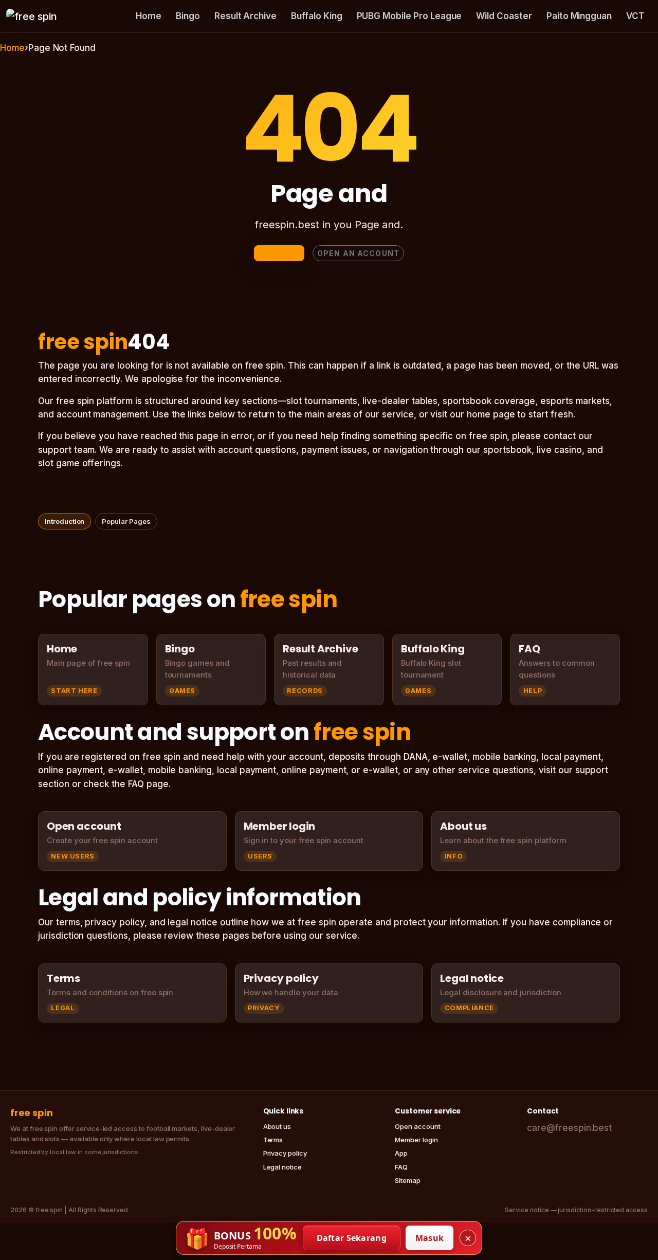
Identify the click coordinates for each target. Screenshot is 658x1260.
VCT (635, 16)
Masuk (429, 1238)
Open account (417, 1126)
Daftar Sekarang (352, 1238)
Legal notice (282, 1167)
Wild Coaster (504, 16)
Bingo (188, 16)
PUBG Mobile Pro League (409, 16)
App (401, 1153)
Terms (273, 1140)
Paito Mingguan (579, 16)
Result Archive (245, 16)
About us (277, 1126)
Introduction (64, 521)
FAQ (401, 1167)
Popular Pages (126, 521)
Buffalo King (316, 16)
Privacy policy (285, 1153)
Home (148, 16)
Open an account (358, 253)
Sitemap (408, 1180)
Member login (416, 1140)
